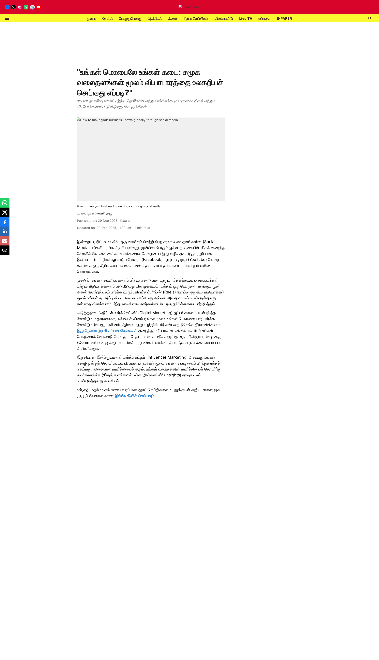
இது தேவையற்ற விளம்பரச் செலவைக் (107, 330)
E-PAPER (284, 18)
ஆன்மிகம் (155, 18)
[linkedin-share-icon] (5, 233)
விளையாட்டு (224, 18)
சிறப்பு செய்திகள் (196, 18)
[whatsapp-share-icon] (5, 205)
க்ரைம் (172, 18)
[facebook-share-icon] (5, 224)
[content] (137, 330)
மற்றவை (264, 18)
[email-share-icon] (5, 243)
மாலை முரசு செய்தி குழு (94, 213)
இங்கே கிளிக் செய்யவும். (135, 395)
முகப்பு (91, 18)
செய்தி (107, 18)
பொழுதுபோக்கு (130, 18)
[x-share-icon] (5, 214)
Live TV (245, 18)
